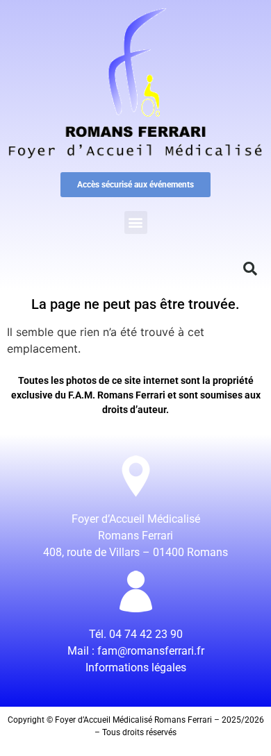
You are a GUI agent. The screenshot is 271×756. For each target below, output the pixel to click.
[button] (135, 222)
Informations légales (135, 667)
